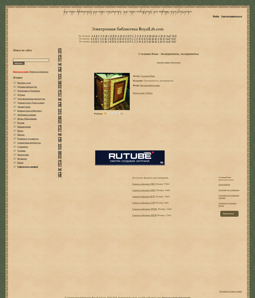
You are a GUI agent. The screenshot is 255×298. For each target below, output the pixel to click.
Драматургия (23, 106)
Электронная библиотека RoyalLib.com (127, 29)
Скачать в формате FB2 (143, 183)
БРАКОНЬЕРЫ (224, 184)
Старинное (22, 146)
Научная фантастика (150, 85)
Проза (20, 130)
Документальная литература (31, 98)
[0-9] (174, 35)
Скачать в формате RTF (143, 196)
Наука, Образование (27, 118)
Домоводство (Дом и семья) (30, 102)
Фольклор (22, 158)
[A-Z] (168, 35)
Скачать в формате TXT (143, 202)
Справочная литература (29, 142)
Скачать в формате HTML (144, 208)
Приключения (24, 126)
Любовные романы (26, 114)
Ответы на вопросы (38, 71)
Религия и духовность (28, 138)
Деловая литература (27, 86)
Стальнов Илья (147, 75)
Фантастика (23, 154)
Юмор (20, 162)
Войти (216, 16)
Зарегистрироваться (231, 16)
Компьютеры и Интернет (29, 110)
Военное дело (24, 82)
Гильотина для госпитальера (229, 190)
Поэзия (20, 122)
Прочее (21, 134)
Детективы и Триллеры (28, 90)
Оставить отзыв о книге (230, 291)
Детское (21, 94)
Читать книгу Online (143, 92)
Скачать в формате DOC (144, 190)
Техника (21, 150)
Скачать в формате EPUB (144, 215)
